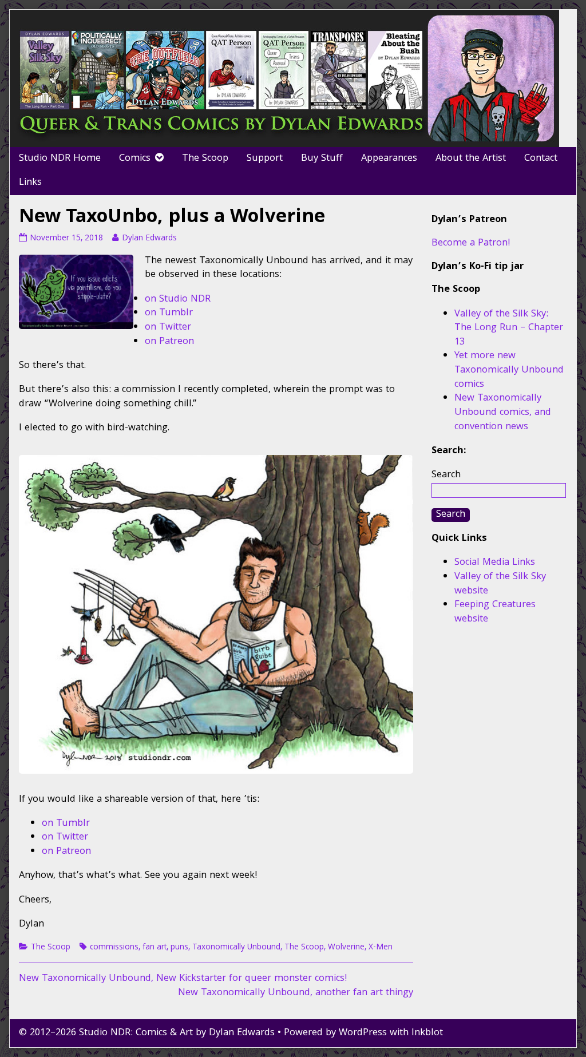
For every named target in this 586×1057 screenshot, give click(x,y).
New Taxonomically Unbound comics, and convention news (502, 412)
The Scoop (205, 159)
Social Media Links (494, 563)
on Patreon (169, 342)
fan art (154, 948)
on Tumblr (169, 313)
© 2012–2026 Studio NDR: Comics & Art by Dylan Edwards (147, 1033)
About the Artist (470, 159)
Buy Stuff (322, 159)
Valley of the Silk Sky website (500, 584)
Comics (135, 159)
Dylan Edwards (149, 239)
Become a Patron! (470, 243)
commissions (114, 948)
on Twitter (168, 327)
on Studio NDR (178, 299)
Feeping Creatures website (495, 612)
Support (265, 159)
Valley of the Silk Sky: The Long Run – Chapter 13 (508, 328)
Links (30, 183)
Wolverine (346, 948)
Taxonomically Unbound (236, 948)
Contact (540, 159)
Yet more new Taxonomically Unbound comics (509, 370)
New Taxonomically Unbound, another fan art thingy (295, 993)
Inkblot (427, 1033)
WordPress (363, 1033)
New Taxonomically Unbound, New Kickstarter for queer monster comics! (183, 979)
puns (179, 948)
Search (446, 475)
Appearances (389, 159)
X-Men (381, 948)
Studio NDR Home (60, 159)
